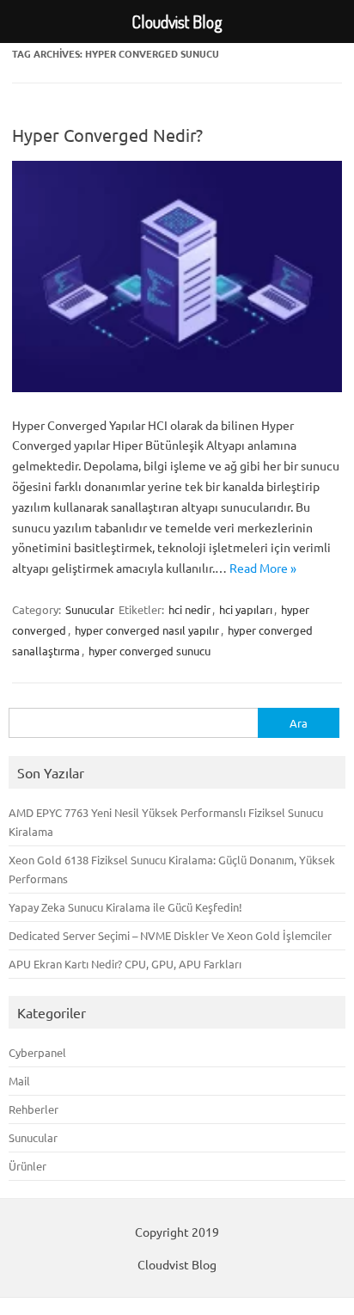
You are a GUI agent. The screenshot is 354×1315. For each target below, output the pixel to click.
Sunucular (89, 609)
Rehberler (33, 1109)
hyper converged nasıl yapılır (147, 630)
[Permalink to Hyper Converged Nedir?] (177, 387)
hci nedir (189, 609)
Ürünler (27, 1165)
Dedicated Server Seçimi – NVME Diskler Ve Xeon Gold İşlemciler (170, 935)
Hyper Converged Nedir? (107, 134)
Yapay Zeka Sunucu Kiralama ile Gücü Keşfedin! (125, 907)
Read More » (262, 567)
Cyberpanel (37, 1052)
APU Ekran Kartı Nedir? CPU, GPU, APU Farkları (125, 963)
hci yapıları (245, 609)
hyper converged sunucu (149, 650)
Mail (19, 1080)
